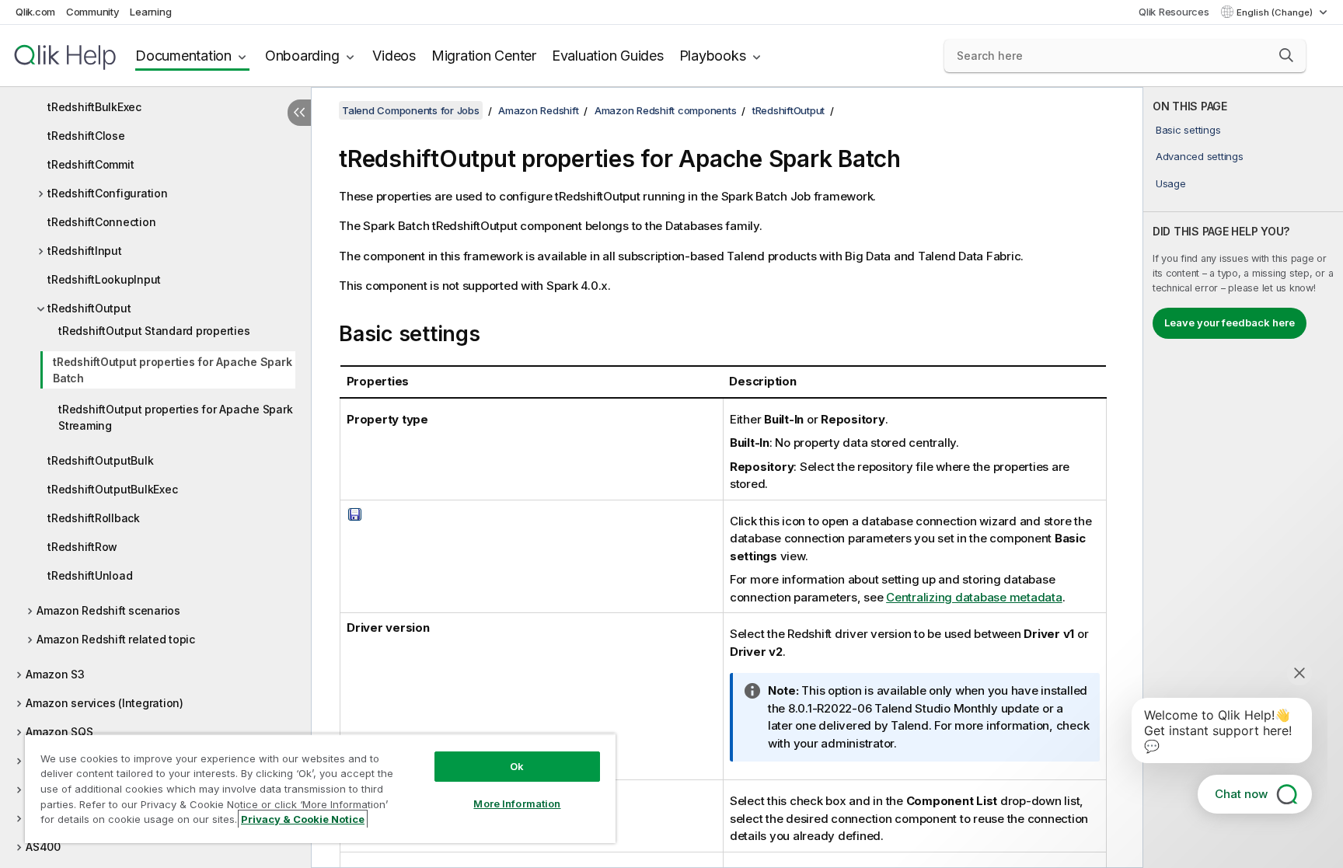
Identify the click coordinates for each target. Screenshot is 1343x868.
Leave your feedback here (1229, 322)
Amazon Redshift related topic (116, 639)
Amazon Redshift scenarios (108, 610)
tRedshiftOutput (89, 308)
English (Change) (1276, 12)
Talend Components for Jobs (411, 110)
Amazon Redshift (538, 110)
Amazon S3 (55, 674)
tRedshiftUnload (89, 575)
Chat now (1241, 793)
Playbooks (712, 55)
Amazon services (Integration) (104, 702)
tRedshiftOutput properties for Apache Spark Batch (172, 370)
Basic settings (1188, 130)
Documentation (183, 55)
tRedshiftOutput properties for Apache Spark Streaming (175, 417)
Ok (517, 766)
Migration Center (483, 55)
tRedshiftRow (82, 546)
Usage (1171, 183)
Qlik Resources (1174, 11)
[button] (1286, 55)
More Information (516, 803)
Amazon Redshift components (666, 110)
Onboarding (302, 55)
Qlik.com (35, 11)
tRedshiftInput (84, 250)
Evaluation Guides (608, 55)
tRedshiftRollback (93, 518)
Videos (394, 55)
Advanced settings (1200, 156)
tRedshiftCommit (90, 164)
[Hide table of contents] (299, 112)
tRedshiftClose (86, 135)
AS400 (43, 846)
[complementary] (1243, 477)
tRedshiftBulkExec (94, 106)
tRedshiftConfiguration (107, 193)
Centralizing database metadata (974, 597)
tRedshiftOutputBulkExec (112, 489)
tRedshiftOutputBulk (100, 460)
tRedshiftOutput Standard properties (153, 330)
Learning (150, 11)
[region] (320, 788)
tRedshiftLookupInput (104, 279)
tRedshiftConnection (101, 221)
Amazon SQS (59, 731)
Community (93, 11)
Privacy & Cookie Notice (303, 819)
